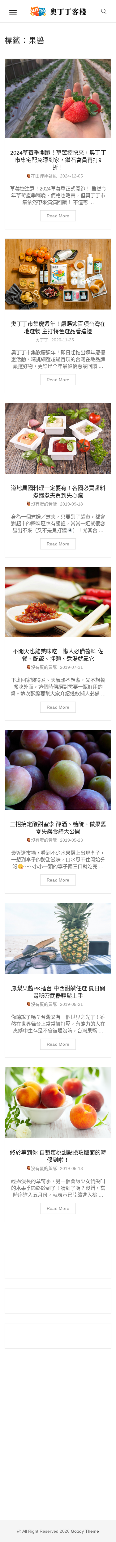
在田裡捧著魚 (44, 175)
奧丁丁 (41, 339)
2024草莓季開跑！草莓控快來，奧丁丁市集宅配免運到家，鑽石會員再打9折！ (58, 160)
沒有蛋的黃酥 (44, 504)
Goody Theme (84, 1531)
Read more (58, 215)
